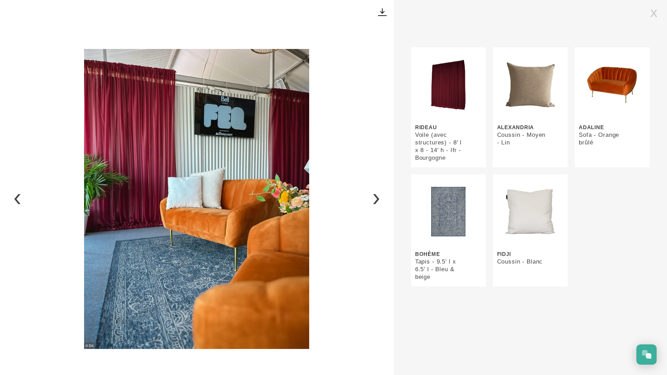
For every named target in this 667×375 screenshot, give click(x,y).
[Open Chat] (646, 354)
